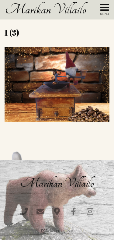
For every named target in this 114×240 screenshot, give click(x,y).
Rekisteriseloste (59, 230)
